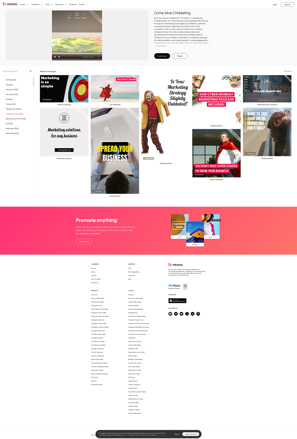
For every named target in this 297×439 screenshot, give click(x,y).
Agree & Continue (190, 434)
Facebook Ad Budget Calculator (138, 327)
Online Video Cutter (134, 363)
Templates (35, 4)
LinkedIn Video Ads (97, 349)
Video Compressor (134, 384)
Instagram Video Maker (99, 323)
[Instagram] (185, 286)
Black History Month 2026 (16, 119)
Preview (64, 86)
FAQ (129, 268)
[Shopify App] (187, 300)
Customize (162, 56)
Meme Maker (132, 356)
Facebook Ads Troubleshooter (138, 331)
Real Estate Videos (97, 359)
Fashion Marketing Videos (99, 366)
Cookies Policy (161, 435)
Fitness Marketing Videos (99, 363)
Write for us (95, 283)
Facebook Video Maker (98, 313)
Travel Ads (94, 377)
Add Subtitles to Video (135, 399)
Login (275, 4)
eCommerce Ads (96, 305)
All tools (131, 295)
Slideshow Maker (134, 410)
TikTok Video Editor (134, 413)
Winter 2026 (11, 104)
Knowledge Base (133, 272)
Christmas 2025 (12, 89)
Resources (59, 4)
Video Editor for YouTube (136, 352)
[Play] (55, 57)
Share (179, 56)
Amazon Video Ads (97, 356)
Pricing (81, 4)
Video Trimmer (133, 395)
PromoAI (72, 4)
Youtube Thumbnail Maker (137, 392)
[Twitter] (187, 314)
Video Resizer (132, 388)
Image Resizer (132, 313)
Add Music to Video (134, 341)
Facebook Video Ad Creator (100, 316)
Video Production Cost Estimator (139, 323)
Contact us (131, 275)
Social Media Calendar (135, 309)
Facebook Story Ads (97, 320)
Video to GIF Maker (134, 345)
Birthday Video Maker (135, 359)
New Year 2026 (12, 94)
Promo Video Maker (97, 298)
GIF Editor (131, 377)
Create (22, 4)
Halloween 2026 (12, 128)
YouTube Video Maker (98, 334)
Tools (48, 4)
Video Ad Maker (133, 305)
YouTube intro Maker (98, 341)
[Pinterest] (198, 314)
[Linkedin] (192, 314)
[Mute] (59, 57)
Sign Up (287, 4)
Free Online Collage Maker (137, 316)
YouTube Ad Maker (97, 338)
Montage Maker (133, 402)
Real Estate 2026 (12, 133)
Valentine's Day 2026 (14, 114)
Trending (9, 84)
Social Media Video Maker (99, 309)
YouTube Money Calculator (137, 334)
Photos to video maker (135, 298)
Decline (177, 434)
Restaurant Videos (97, 370)
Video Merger (132, 381)
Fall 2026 (9, 123)
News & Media (96, 279)
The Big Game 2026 (13, 109)
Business (94, 381)
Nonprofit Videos (97, 384)
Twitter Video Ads (97, 352)
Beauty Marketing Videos (99, 374)
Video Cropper (133, 406)
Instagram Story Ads (98, 331)
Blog (129, 279)
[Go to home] (11, 4)
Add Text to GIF (133, 349)
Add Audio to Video (134, 370)
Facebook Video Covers (136, 320)
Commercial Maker (97, 302)
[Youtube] (181, 314)
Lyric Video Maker (134, 366)
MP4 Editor (132, 338)
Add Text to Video (134, 374)
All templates (11, 80)
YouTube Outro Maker (98, 345)
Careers (93, 275)
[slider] (54, 53)
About (93, 272)
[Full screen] (99, 57)
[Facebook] (174, 286)
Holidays (9, 99)
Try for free (84, 241)
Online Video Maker (134, 302)
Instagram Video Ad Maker (100, 327)
